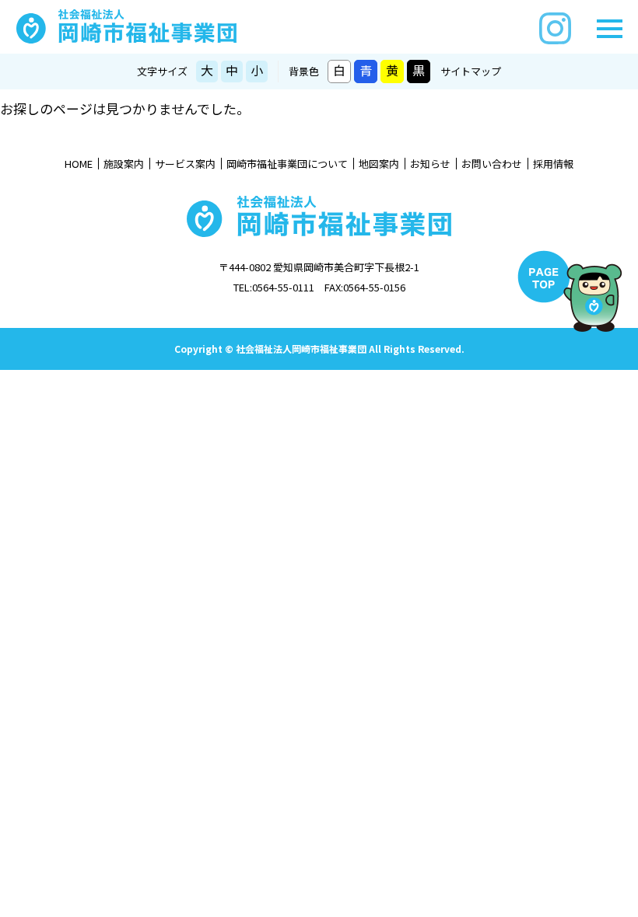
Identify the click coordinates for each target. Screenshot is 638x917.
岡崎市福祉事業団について (287, 164)
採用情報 (553, 164)
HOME (79, 164)
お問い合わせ (491, 164)
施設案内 (123, 164)
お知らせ (430, 164)
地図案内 (379, 164)
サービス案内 (185, 164)
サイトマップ (470, 71)
